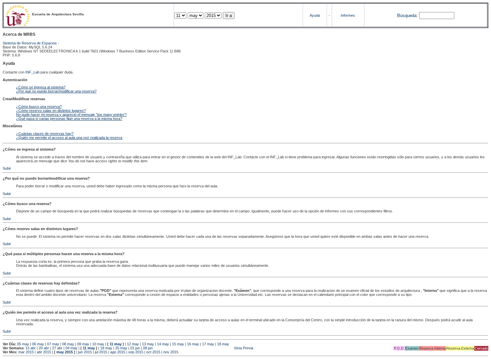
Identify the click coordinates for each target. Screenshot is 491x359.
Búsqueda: (407, 15)
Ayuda (315, 15)
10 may (98, 344)
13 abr (30, 348)
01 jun (135, 348)
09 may (83, 344)
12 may (133, 344)
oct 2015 (153, 352)
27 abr (57, 348)
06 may (38, 344)
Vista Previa (203, 348)
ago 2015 (117, 352)
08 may (68, 344)
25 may (121, 348)
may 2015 (64, 352)
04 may (71, 348)
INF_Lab (32, 72)
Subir (7, 168)
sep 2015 (135, 352)
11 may (116, 344)
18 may (223, 344)
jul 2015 (101, 352)
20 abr (44, 348)
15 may (178, 344)
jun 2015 (85, 352)
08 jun (148, 348)
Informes (348, 15)
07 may (53, 344)
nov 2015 (170, 352)
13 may (148, 344)
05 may (23, 344)
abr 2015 (44, 352)
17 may (208, 344)
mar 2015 (26, 352)
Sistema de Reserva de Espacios (30, 43)
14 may (163, 344)
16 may (193, 344)
